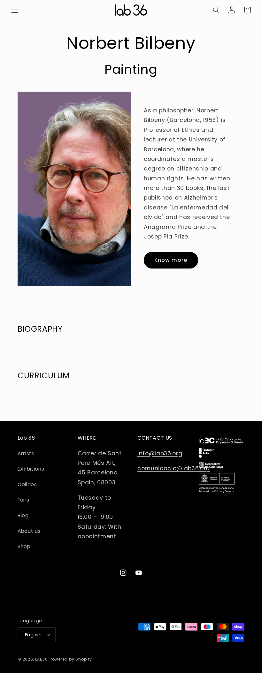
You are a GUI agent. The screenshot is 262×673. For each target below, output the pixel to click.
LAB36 (41, 659)
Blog (23, 515)
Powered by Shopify (71, 659)
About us (29, 531)
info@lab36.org (159, 453)
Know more (171, 260)
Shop (24, 546)
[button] (14, 10)
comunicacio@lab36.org (173, 468)
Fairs (23, 499)
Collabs (27, 484)
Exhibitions (31, 468)
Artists (26, 453)
